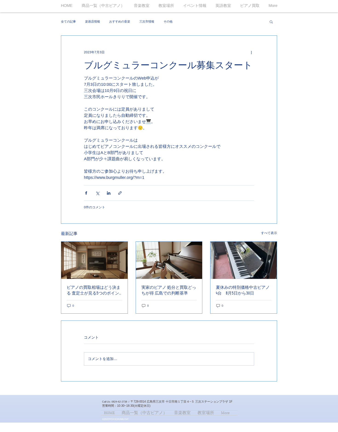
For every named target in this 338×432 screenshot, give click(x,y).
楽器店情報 (92, 21)
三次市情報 (146, 21)
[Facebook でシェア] (86, 193)
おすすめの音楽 (119, 21)
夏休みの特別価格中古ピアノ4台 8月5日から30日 (243, 290)
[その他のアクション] (251, 52)
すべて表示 (269, 233)
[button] (271, 21)
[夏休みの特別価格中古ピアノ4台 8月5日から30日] (243, 260)
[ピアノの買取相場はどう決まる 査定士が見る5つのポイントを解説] (94, 260)
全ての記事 (68, 21)
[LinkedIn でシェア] (108, 193)
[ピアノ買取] (169, 260)
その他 (167, 21)
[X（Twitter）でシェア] (97, 193)
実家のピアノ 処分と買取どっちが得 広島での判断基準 (168, 290)
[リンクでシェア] (120, 193)
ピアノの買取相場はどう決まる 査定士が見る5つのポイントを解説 (93, 290)
